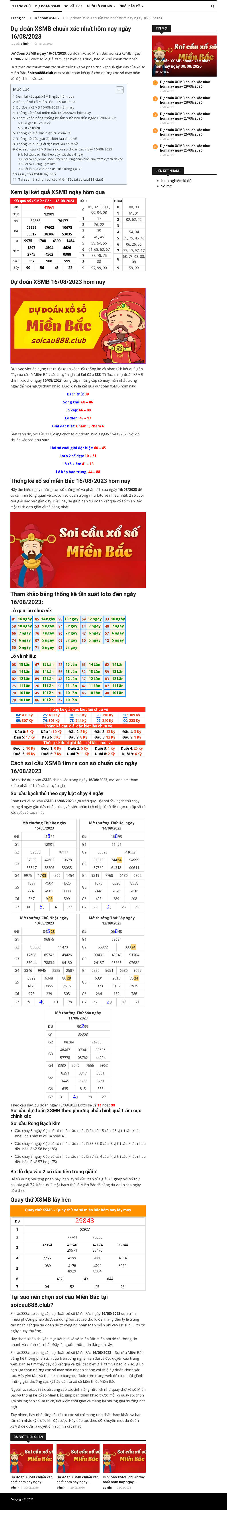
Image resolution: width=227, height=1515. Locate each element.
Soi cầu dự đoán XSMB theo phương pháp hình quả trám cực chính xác (73, 159)
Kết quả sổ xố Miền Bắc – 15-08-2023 (45, 101)
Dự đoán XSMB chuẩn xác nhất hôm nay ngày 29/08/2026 (78, 1482)
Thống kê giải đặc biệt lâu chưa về (43, 133)
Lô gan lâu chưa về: (37, 123)
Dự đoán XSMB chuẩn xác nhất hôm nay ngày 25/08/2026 (185, 148)
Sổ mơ (166, 186)
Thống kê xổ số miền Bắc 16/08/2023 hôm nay (53, 112)
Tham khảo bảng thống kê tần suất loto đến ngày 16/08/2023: (66, 118)
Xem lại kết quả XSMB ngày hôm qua (45, 96)
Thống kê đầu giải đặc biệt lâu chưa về (46, 138)
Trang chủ (135, 1499)
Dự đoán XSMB (46, 18)
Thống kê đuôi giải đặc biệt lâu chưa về (47, 144)
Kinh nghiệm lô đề (176, 180)
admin (25, 43)
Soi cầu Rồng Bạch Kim (39, 164)
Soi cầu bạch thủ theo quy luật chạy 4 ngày (53, 154)
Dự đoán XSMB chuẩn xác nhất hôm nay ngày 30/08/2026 (31, 1482)
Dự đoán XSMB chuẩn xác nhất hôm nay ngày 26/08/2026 (185, 132)
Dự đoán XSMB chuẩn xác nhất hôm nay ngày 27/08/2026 (185, 116)
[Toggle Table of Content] (118, 90)
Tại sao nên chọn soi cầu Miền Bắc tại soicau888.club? (61, 179)
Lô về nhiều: (32, 128)
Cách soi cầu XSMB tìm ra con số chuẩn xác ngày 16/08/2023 (64, 149)
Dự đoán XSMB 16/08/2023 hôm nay (45, 107)
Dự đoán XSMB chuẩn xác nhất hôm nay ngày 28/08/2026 (124, 1482)
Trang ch (17, 18)
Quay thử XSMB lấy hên (37, 174)
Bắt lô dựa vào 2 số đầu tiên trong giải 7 (51, 169)
